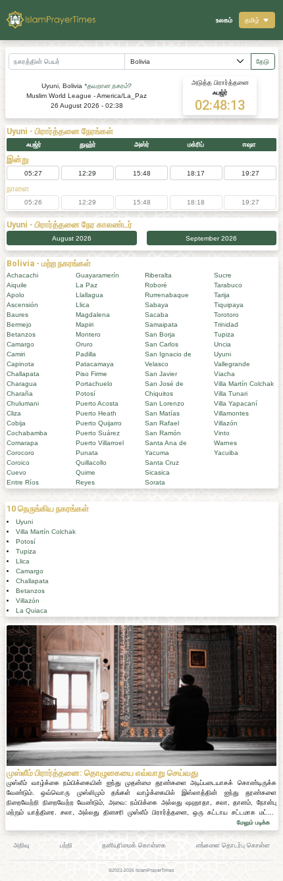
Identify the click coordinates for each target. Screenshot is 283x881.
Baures (17, 314)
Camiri (16, 354)
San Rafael (162, 423)
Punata (87, 452)
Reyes (85, 482)
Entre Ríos (23, 482)
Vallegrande (232, 364)
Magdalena (93, 314)
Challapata (23, 373)
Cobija (16, 423)
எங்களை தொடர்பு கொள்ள (233, 845)
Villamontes (231, 413)
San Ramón (163, 433)
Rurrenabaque (167, 294)
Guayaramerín (97, 275)
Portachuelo (94, 383)
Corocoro (20, 452)
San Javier (161, 373)
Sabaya (156, 304)
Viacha (224, 373)
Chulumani (23, 403)
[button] (257, 20)
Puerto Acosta (97, 403)
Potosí (85, 393)
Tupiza (224, 334)
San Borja (160, 334)
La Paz (86, 285)
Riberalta (158, 275)
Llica (83, 304)
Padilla (86, 354)
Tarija (222, 294)
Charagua (22, 383)
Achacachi (22, 275)
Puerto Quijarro (99, 423)
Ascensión (22, 304)
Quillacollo (91, 462)
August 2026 (71, 238)
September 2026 (211, 238)
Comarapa (22, 442)
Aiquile (17, 285)
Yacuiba (226, 452)
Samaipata (161, 324)
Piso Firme (91, 373)
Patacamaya (95, 364)
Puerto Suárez (98, 433)
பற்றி (66, 845)
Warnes (225, 442)
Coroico (18, 462)
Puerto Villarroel (100, 442)
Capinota (20, 364)
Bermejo (19, 324)
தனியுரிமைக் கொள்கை (134, 845)
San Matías (162, 413)
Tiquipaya (229, 304)
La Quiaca (31, 610)
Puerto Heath (96, 413)
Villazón (226, 423)
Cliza (14, 413)
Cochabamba (27, 433)
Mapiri (84, 324)
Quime (85, 472)
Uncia (222, 344)
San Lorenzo (164, 403)
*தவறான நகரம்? (108, 85)
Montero (88, 334)
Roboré (156, 285)
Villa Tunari (230, 393)
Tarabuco (228, 285)
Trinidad (226, 324)
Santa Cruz (162, 462)
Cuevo (16, 472)
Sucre (223, 275)
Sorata (155, 482)
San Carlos (161, 344)
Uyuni (222, 354)
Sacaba (156, 314)
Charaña (20, 393)
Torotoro (226, 314)
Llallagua (89, 294)
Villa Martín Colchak (244, 383)
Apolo (15, 294)
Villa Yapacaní (235, 403)
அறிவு (21, 845)
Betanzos (21, 334)
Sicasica (157, 472)
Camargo (20, 344)
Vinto (222, 433)
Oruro (84, 344)
